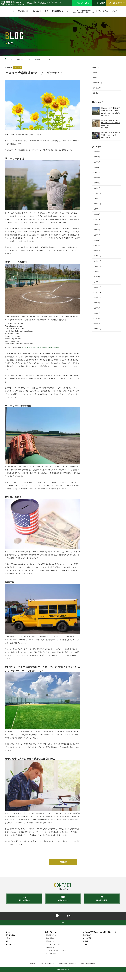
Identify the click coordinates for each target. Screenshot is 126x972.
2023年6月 (96, 318)
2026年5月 (96, 167)
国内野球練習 (50, 947)
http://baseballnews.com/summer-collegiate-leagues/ (40, 347)
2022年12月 (97, 329)
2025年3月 (96, 240)
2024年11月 (97, 261)
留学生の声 (97, 88)
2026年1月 (96, 188)
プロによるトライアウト (53, 944)
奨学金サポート (10, 944)
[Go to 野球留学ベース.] (5, 59)
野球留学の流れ (23, 11)
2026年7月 (96, 157)
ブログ (114, 11)
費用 (46, 11)
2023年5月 (96, 323)
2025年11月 (97, 198)
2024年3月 (96, 271)
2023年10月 (97, 297)
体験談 (95, 72)
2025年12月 (97, 193)
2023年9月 (96, 303)
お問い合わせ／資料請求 (116, 3)
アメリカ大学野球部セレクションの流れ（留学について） (100, 932)
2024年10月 (97, 266)
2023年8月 (96, 308)
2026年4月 (96, 172)
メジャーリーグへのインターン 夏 (56, 950)
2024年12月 (97, 256)
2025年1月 (96, 250)
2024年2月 (96, 277)
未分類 (95, 77)
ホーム (12, 11)
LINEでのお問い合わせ (82, 3)
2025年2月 (96, 245)
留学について (17, 67)
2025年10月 (97, 204)
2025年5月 (96, 230)
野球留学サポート (51, 935)
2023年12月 (97, 287)
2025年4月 (96, 235)
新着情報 (85, 941)
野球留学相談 (50, 938)
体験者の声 (37, 11)
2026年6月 (96, 162)
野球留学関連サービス (60, 11)
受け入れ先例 (103, 11)
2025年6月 (96, 224)
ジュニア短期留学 (51, 953)
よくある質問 (87, 938)
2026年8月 (96, 151)
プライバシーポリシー (47, 964)
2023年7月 (96, 313)
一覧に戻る (63, 862)
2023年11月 (97, 292)
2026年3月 (96, 177)
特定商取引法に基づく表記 (67, 964)
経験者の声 (97, 93)
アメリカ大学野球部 (83, 11)
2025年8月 (96, 214)
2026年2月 (96, 183)
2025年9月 (96, 209)
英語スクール (50, 941)
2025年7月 (96, 219)
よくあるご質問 (99, 3)
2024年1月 (96, 282)
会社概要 (32, 964)
